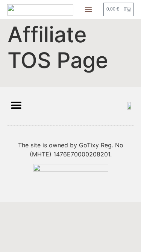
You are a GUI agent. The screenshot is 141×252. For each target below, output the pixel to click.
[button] (88, 9)
